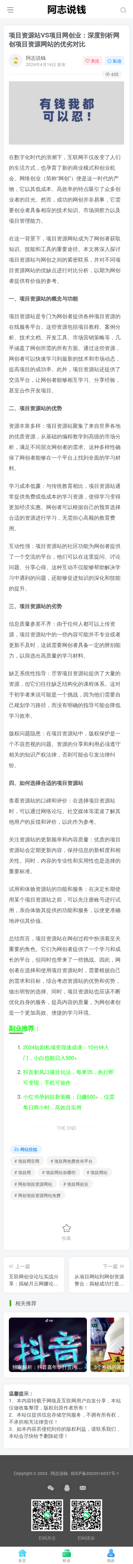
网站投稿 (28, 1149)
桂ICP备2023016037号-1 (95, 1473)
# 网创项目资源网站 (33, 1184)
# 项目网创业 (75, 1184)
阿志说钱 (36, 57)
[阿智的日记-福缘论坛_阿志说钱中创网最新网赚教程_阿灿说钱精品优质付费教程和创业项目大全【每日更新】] (66, 8)
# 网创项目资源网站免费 (38, 1195)
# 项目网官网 (27, 1161)
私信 (117, 61)
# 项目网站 (97, 1172)
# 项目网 (23, 1172)
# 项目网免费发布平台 (72, 1161)
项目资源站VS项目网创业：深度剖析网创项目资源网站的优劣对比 (64, 39)
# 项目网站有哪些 (59, 1172)
